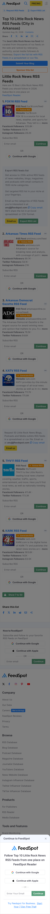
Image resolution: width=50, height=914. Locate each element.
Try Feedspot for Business (21, 903)
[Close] (45, 838)
